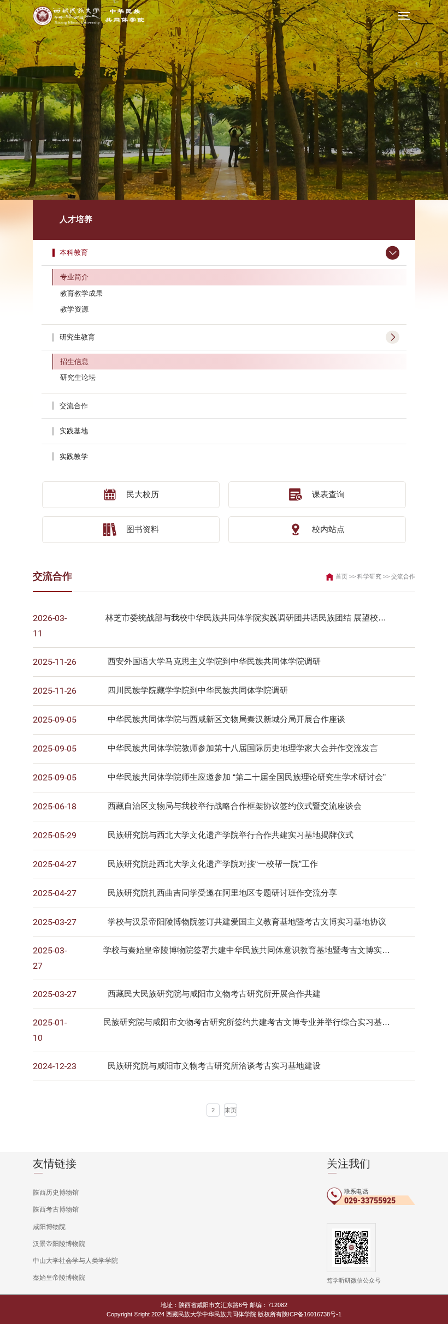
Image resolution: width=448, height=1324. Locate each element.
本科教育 (74, 252)
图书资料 (142, 529)
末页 (231, 1110)
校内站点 (328, 529)
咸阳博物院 (49, 1227)
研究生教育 (77, 337)
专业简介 (74, 277)
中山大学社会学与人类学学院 (75, 1261)
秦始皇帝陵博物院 (59, 1277)
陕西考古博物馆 (56, 1209)
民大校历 (142, 494)
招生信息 (74, 361)
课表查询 (328, 494)
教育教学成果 (81, 293)
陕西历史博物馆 (56, 1192)
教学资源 (74, 309)
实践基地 (74, 431)
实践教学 (74, 456)
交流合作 (74, 406)
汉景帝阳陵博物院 (59, 1244)
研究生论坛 (78, 377)
